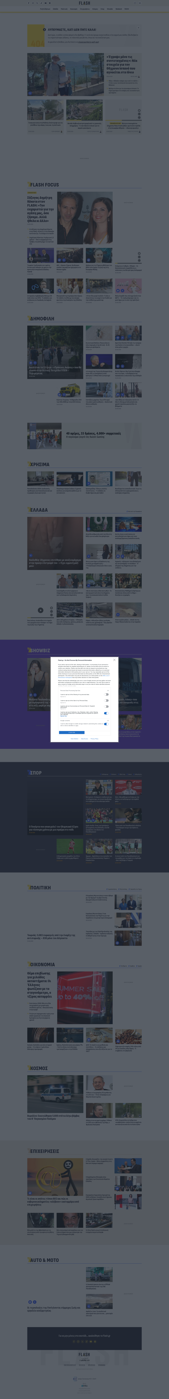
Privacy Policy (94, 738)
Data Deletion (74, 738)
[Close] (115, 660)
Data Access (84, 738)
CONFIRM (72, 732)
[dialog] (84, 699)
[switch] (106, 694)
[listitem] (84, 691)
